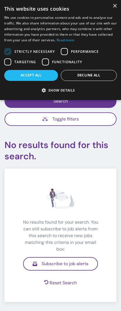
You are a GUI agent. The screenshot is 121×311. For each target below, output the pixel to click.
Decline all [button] (88, 75)
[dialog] (60, 50)
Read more (66, 40)
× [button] (115, 6)
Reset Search (63, 283)
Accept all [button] (31, 75)
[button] (60, 90)
